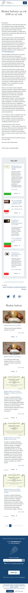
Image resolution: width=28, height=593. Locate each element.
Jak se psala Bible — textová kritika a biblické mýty (16, 202)
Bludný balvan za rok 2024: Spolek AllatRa (16, 167)
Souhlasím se (15, 563)
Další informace (19, 591)
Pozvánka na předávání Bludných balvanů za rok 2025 (16, 222)
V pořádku (9, 591)
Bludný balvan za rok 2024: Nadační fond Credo (12, 438)
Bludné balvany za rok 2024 (12, 356)
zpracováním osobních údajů (17, 563)
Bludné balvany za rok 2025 (12, 325)
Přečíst (16, 193)
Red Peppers (22, 577)
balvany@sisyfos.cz (9, 51)
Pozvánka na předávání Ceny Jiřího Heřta (16, 254)
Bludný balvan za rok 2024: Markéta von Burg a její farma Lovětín (13, 393)
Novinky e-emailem (14, 557)
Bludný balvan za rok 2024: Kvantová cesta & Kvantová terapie (12, 491)
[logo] (4, 3)
